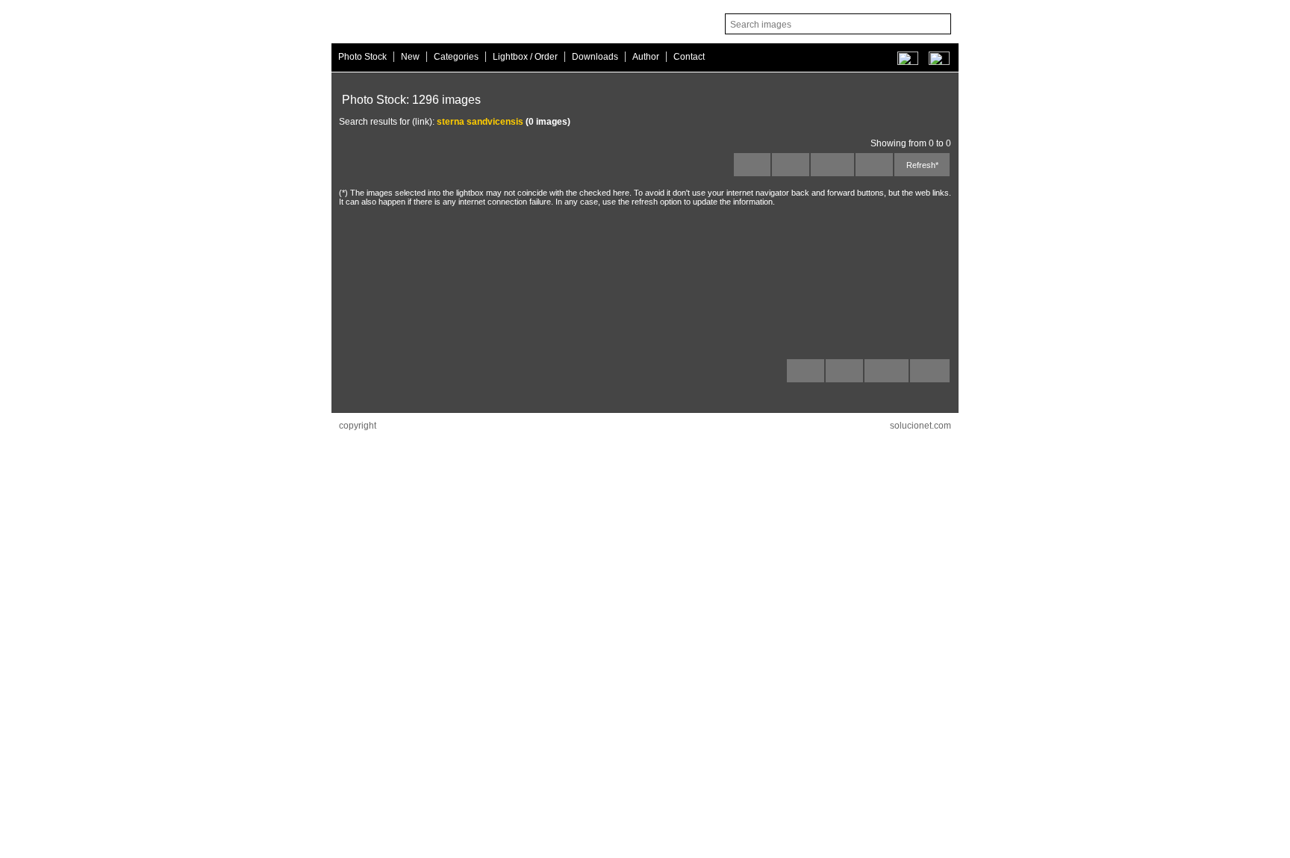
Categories (456, 57)
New (410, 57)
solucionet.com (920, 425)
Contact (689, 57)
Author (645, 57)
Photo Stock (362, 57)
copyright (357, 425)
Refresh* (922, 165)
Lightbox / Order (525, 57)
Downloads (595, 57)
